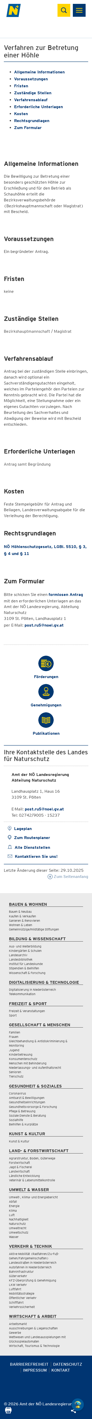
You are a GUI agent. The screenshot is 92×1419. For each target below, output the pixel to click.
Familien (14, 1032)
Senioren (15, 1072)
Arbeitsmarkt (18, 1324)
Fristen (21, 85)
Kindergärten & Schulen (25, 951)
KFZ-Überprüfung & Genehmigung (32, 1280)
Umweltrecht (17, 1228)
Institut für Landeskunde (26, 964)
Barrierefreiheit (29, 1364)
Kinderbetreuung (20, 1054)
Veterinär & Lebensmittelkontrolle (32, 1180)
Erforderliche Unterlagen (38, 106)
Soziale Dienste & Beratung (27, 1115)
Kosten (21, 113)
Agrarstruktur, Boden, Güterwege (32, 1158)
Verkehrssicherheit (22, 1307)
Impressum (35, 1370)
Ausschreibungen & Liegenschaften (33, 1328)
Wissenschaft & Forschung (27, 973)
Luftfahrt (15, 1289)
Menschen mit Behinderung (28, 1063)
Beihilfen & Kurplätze (23, 1124)
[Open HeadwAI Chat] (78, 1404)
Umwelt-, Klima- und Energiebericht (33, 1197)
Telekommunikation (22, 994)
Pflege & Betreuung (22, 1111)
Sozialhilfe (16, 1120)
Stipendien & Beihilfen (24, 968)
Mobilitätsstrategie (21, 1293)
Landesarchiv (18, 955)
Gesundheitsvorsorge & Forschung (33, 1107)
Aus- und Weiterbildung (25, 946)
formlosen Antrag (66, 594)
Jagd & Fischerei (20, 1167)
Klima (13, 1210)
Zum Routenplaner (32, 837)
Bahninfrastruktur (21, 1271)
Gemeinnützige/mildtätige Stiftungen (34, 929)
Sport (13, 1015)
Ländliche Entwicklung (24, 1176)
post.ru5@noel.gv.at (44, 625)
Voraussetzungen (31, 78)
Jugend (14, 1050)
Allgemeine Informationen (39, 72)
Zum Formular (28, 127)
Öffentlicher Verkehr (23, 1298)
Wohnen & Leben (20, 925)
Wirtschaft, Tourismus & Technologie (34, 1346)
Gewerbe (15, 1333)
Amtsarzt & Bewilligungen (26, 1098)
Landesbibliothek (20, 959)
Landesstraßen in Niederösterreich (32, 1262)
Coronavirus (17, 1093)
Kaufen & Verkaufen (22, 916)
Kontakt (60, 1370)
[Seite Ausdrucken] (8, 1411)
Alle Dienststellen (32, 847)
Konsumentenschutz (23, 1059)
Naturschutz (17, 1224)
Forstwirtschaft (19, 1163)
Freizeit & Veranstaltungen (27, 1011)
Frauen (13, 1037)
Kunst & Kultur (19, 1141)
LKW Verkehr (18, 1285)
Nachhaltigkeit (18, 1219)
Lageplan (23, 828)
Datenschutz (67, 1364)
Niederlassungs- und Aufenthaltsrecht (35, 1068)
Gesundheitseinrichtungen (27, 1102)
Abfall (13, 1201)
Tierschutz (16, 1076)
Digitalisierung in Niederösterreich (32, 989)
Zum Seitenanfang (70, 876)
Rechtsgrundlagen (31, 120)
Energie (14, 1206)
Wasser (14, 1237)
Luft (12, 1215)
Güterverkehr (18, 1276)
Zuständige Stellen (32, 92)
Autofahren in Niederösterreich (30, 1267)
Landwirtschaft (19, 1171)
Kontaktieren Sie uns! (36, 856)
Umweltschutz (18, 1232)
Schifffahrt (16, 1302)
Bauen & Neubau (20, 911)
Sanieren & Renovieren (24, 920)
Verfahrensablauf (31, 99)
